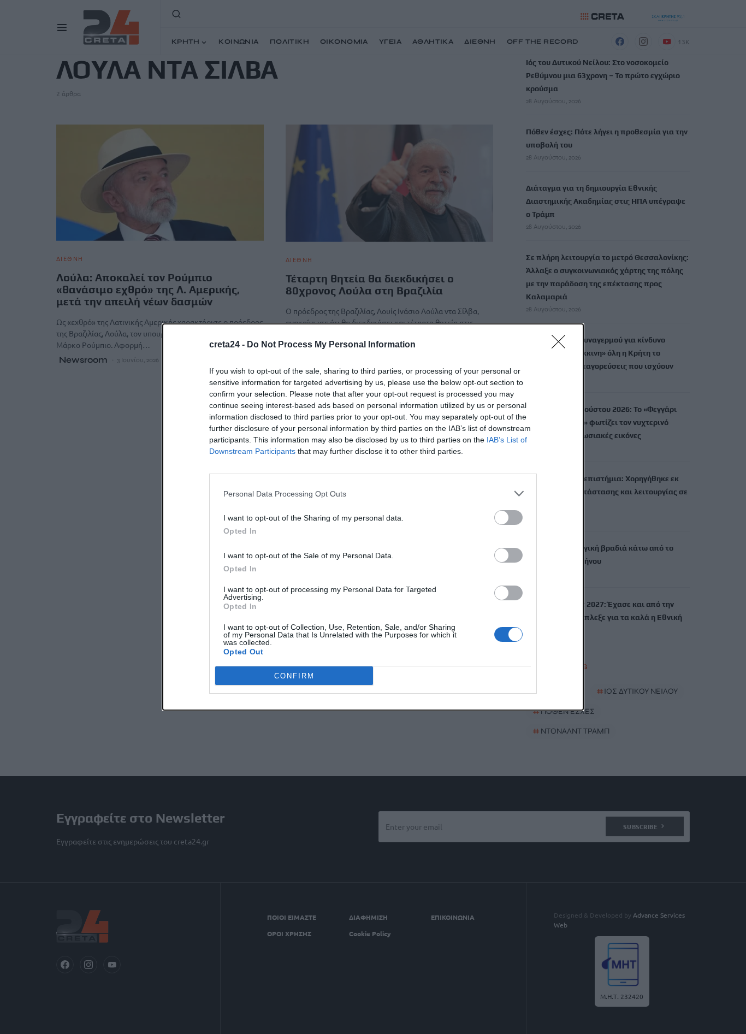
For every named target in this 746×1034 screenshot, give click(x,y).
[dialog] (373, 517)
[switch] (508, 517)
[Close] (562, 345)
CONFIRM (294, 676)
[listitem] (373, 493)
